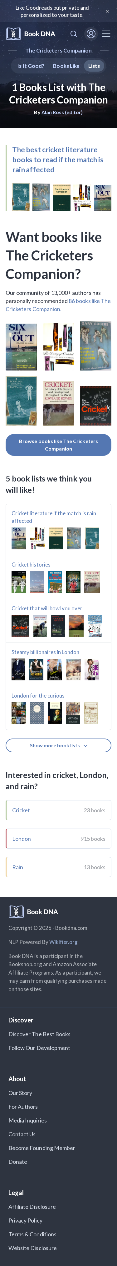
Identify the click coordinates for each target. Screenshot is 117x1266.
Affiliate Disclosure (32, 1206)
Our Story (20, 1092)
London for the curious (38, 695)
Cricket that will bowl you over (47, 608)
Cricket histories (31, 564)
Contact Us (22, 1134)
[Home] (31, 34)
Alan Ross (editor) (62, 112)
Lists (94, 66)
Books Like (66, 66)
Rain (17, 867)
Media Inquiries (27, 1120)
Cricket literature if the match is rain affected (54, 517)
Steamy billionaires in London (45, 652)
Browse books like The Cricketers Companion (58, 444)
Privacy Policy (25, 1220)
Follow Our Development (39, 1047)
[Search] (73, 34)
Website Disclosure (32, 1247)
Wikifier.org (63, 942)
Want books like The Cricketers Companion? (54, 255)
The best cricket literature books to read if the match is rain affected (58, 159)
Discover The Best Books (39, 1034)
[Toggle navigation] (106, 34)
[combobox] (73, 34)
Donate (17, 1161)
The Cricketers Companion (58, 50)
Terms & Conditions (32, 1234)
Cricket (21, 810)
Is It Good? (31, 66)
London (21, 838)
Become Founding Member (41, 1147)
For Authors (23, 1106)
